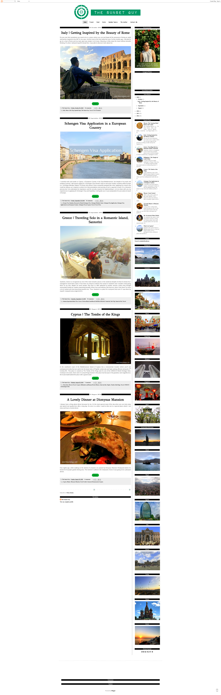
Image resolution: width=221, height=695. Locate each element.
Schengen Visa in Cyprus (85, 204)
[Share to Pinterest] (101, 108)
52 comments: (89, 200)
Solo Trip (71, 110)
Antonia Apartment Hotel (69, 301)
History (98, 385)
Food (98, 22)
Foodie (85, 481)
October (140, 99)
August (140, 108)
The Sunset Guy (85, 110)
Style (104, 22)
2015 (138, 113)
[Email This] (95, 108)
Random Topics (113, 22)
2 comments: (87, 479)
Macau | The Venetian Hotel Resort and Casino (151, 123)
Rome (67, 110)
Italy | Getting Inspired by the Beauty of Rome (95, 33)
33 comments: (90, 299)
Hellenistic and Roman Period (88, 385)
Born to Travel (72, 385)
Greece (80, 301)
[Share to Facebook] (99, 108)
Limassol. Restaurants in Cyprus (95, 481)
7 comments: (88, 382)
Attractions (65, 385)
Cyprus (78, 385)
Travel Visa (98, 204)
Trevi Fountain (97, 110)
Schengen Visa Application (110, 203)
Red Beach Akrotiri (100, 301)
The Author (124, 22)
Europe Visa (66, 203)
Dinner (68, 481)
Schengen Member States (97, 203)
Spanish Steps (77, 110)
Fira (77, 301)
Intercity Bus (103, 385)
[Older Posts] (130, 490)
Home (85, 22)
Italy (64, 110)
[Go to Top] (217, 691)
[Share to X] (98, 108)
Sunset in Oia (119, 301)
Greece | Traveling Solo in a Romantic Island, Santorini (95, 220)
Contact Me (133, 22)
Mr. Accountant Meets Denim (151, 215)
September (141, 105)
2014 (138, 116)
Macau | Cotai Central (149, 193)
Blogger (113, 690)
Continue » (95, 103)
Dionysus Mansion (75, 481)
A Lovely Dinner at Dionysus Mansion (95, 400)
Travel (91, 22)
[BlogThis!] (96, 108)
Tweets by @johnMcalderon (142, 241)
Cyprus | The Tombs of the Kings (95, 314)
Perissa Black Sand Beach (88, 301)
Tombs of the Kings (115, 385)
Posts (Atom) (70, 492)
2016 (138, 111)
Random (72, 203)
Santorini (107, 301)
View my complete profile (66, 502)
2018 (138, 97)
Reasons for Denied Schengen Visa (82, 203)
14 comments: (88, 108)
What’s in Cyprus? (148, 226)
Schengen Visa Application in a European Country (95, 125)
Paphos (108, 385)
